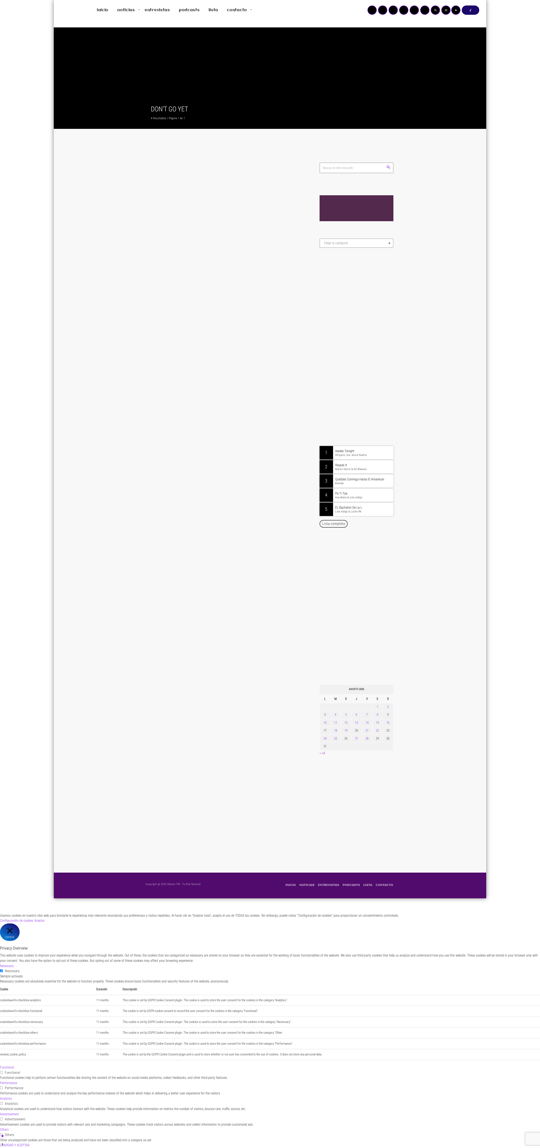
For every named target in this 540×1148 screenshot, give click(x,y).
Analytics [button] (6, 1099)
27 (356, 738)
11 (335, 723)
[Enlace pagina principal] (69, 10)
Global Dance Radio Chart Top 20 (359, 418)
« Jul (322, 753)
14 (367, 723)
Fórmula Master (338, 296)
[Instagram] (414, 10)
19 (345, 730)
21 (367, 730)
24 (325, 738)
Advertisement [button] (9, 1114)
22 (377, 730)
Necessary (12, 971)
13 (356, 723)
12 (345, 723)
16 (387, 723)
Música (163, 793)
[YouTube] (372, 10)
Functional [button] (7, 1067)
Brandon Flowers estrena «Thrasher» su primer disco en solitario (364, 639)
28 (367, 738)
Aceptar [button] (39, 921)
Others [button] (4, 1130)
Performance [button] (8, 1083)
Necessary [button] (7, 966)
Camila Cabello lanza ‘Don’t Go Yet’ (202, 803)
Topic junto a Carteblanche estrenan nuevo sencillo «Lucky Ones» (362, 618)
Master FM (332, 288)
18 (335, 730)
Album (163, 258)
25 (335, 738)
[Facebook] (424, 10)
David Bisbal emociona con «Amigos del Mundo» (362, 596)
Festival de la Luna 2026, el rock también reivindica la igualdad (360, 661)
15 (377, 723)
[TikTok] (403, 10)
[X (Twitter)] (382, 10)
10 (325, 723)
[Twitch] (393, 10)
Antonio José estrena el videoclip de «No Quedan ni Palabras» (362, 575)
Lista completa (333, 523)
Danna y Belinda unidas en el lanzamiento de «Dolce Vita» (357, 553)
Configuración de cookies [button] (16, 921)
